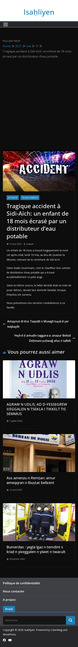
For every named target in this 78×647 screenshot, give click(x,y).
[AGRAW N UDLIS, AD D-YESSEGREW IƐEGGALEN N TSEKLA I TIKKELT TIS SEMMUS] (39, 363)
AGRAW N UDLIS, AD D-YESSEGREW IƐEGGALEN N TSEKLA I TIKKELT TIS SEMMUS (37, 409)
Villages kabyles (30, 197)
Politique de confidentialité (21, 583)
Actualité (12, 197)
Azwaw (29, 244)
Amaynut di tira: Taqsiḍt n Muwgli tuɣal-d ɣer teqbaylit (38, 324)
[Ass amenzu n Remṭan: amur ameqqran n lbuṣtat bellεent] (39, 437)
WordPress (9, 634)
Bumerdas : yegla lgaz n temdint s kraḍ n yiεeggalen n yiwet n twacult (36, 549)
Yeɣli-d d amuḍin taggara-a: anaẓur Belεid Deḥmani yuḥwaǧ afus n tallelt (42, 338)
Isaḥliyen (39, 12)
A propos (9, 600)
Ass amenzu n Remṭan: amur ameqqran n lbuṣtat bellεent (31, 480)
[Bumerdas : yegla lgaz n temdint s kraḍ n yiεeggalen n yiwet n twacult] (39, 506)
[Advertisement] (39, 100)
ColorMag (56, 630)
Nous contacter (13, 591)
